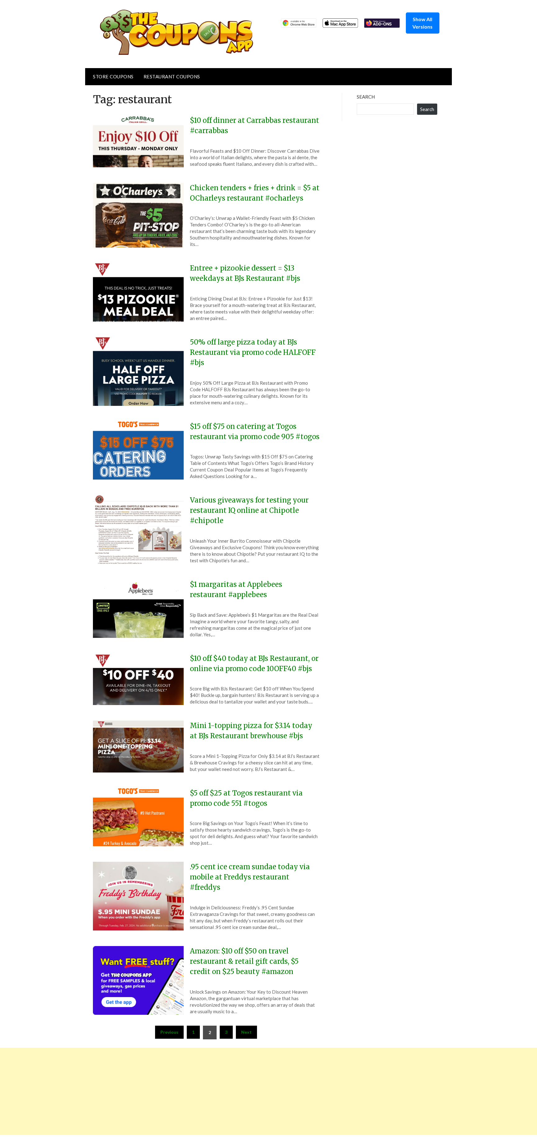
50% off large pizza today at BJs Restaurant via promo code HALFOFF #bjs (253, 352)
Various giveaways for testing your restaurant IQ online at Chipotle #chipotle (249, 510)
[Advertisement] (186, 1091)
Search (366, 97)
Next (246, 1032)
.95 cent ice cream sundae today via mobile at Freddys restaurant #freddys (250, 877)
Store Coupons (113, 76)
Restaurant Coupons (172, 76)
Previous (169, 1032)
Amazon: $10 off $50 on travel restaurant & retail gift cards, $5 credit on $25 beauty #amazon (244, 961)
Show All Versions (422, 23)
